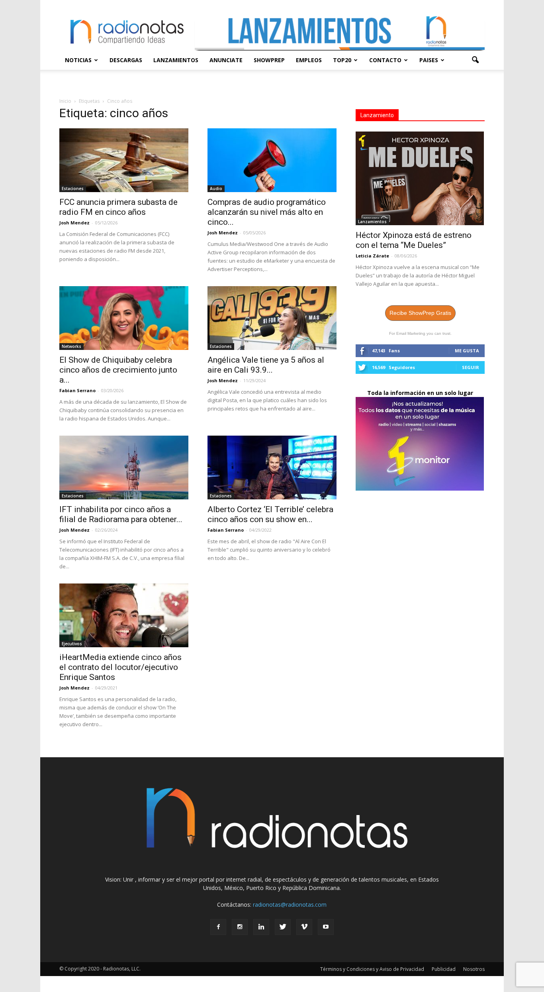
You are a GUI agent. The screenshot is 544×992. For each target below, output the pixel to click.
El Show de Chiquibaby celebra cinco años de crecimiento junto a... (118, 370)
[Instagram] (240, 927)
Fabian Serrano (77, 390)
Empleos (309, 60)
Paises (428, 60)
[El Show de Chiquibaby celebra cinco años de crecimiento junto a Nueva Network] (123, 318)
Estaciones (73, 188)
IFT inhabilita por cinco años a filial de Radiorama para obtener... (120, 514)
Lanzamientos (175, 60)
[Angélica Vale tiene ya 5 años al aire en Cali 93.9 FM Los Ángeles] (272, 318)
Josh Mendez (74, 223)
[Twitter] (283, 927)
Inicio (65, 101)
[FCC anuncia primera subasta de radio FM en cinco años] (123, 160)
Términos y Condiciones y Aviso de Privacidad (372, 969)
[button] (475, 60)
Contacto (385, 60)
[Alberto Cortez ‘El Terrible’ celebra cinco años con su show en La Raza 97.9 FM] (272, 467)
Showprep (269, 60)
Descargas (126, 60)
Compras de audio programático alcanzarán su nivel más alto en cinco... (266, 212)
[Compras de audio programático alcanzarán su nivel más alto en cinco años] (272, 160)
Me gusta (467, 351)
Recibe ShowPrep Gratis (420, 313)
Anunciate (226, 60)
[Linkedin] (261, 927)
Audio (216, 188)
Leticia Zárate (372, 256)
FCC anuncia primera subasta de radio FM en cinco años (118, 207)
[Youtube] (326, 927)
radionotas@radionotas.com (290, 904)
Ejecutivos (72, 643)
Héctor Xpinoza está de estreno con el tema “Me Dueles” (414, 240)
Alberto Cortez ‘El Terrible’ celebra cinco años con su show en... (270, 514)
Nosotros (474, 969)
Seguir (470, 367)
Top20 (342, 60)
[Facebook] (218, 927)
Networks (71, 346)
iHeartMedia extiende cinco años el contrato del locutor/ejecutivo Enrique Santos (120, 667)
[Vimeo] (304, 927)
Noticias (78, 60)
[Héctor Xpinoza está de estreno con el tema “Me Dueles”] (420, 178)
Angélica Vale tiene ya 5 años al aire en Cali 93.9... (265, 365)
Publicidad (444, 969)
